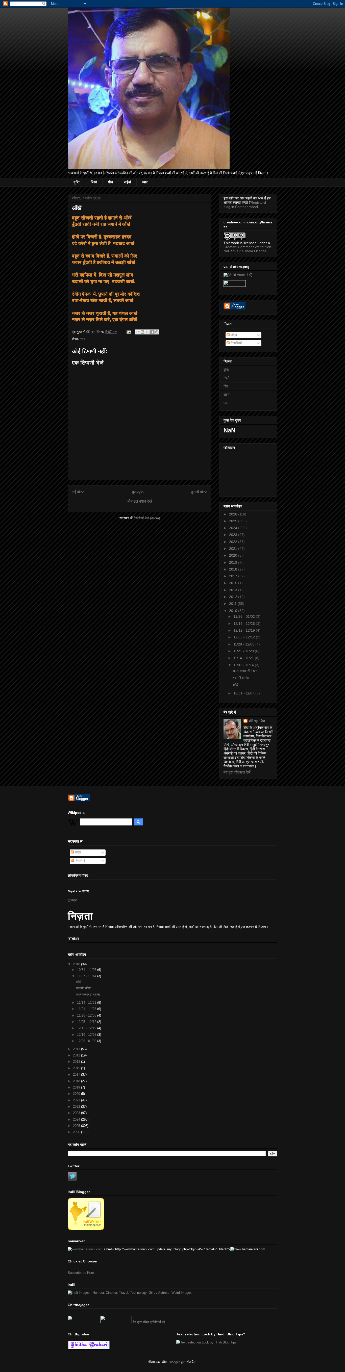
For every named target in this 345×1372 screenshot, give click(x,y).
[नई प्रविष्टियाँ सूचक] (116, 1322)
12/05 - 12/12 (244, 637)
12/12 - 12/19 (244, 630)
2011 (233, 604)
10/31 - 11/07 (244, 693)
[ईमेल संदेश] (128, 332)
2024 (233, 528)
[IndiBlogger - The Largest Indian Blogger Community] (86, 1229)
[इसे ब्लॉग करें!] (142, 331)
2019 (233, 562)
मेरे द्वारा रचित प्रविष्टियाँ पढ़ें (149, 1322)
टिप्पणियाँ (236, 343)
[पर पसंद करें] (83, 1322)
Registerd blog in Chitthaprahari (245, 204)
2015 (233, 583)
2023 (233, 535)
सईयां (127, 182)
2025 (233, 521)
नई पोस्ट (78, 492)
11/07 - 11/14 (244, 665)
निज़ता (80, 916)
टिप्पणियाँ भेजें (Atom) (147, 518)
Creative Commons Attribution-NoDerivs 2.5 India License (248, 249)
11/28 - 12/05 (244, 644)
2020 (233, 555)
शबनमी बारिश (240, 678)
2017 (233, 576)
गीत (110, 182)
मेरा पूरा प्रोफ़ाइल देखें (237, 772)
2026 (233, 514)
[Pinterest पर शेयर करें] (156, 331)
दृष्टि (76, 182)
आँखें (235, 685)
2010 (233, 611)
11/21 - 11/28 (244, 651)
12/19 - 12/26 (244, 624)
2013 (233, 590)
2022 (233, 542)
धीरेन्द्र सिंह (257, 721)
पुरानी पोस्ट (199, 492)
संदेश (233, 335)
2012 (233, 597)
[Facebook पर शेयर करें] (152, 331)
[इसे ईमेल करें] (137, 331)
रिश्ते (94, 182)
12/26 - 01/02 (244, 616)
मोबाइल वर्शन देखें (140, 501)
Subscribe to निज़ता (81, 1273)
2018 (233, 569)
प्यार (145, 182)
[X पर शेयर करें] (147, 331)
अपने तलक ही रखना (245, 671)
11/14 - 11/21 (244, 658)
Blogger (174, 1362)
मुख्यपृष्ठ (138, 492)
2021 (233, 549)
